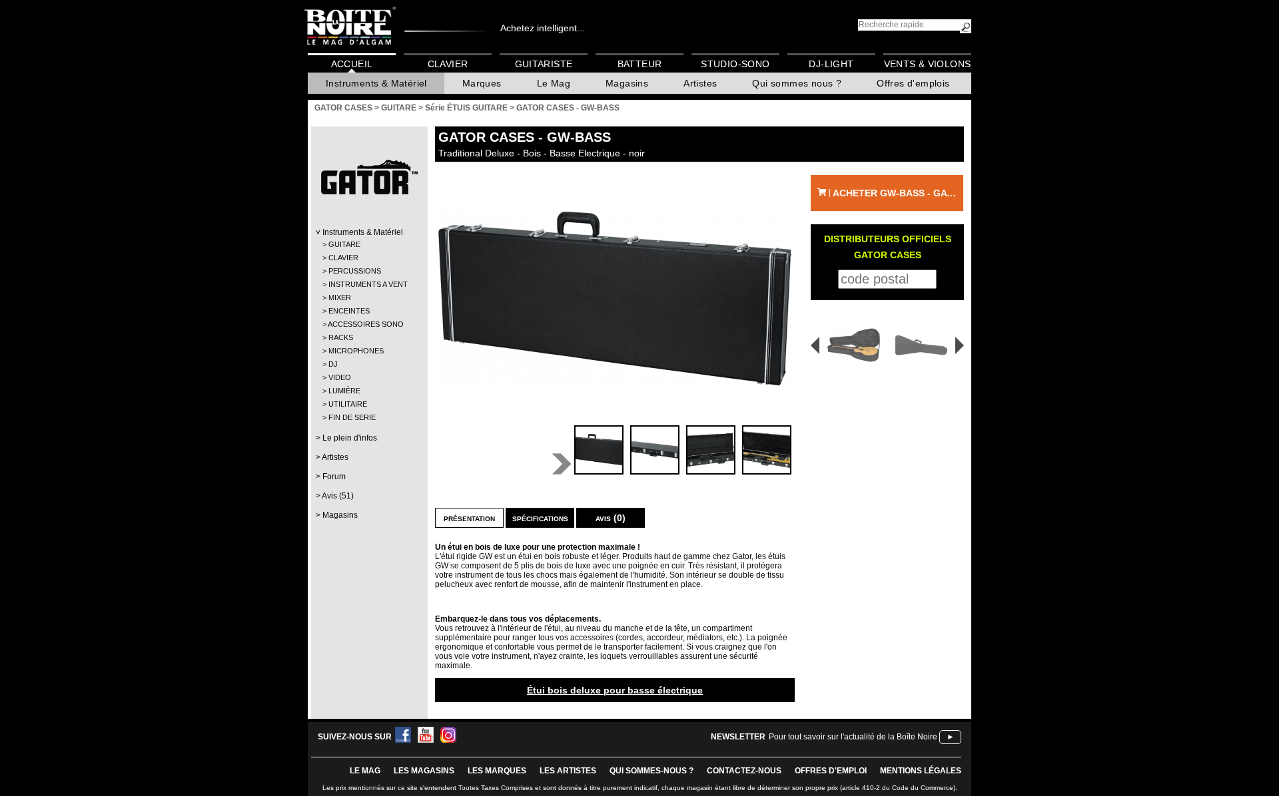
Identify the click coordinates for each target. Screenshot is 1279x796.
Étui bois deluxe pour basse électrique (615, 690)
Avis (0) (611, 517)
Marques (482, 83)
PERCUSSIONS (354, 271)
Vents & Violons (927, 64)
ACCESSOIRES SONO (366, 324)
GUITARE (344, 244)
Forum (334, 476)
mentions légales (920, 770)
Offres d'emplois (913, 83)
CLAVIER (343, 258)
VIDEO (339, 377)
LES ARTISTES (568, 770)
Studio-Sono (735, 64)
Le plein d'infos (349, 438)
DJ (333, 364)
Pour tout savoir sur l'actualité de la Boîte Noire (853, 736)
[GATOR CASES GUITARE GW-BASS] (615, 298)
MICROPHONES (356, 351)
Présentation (469, 517)
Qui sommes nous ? (796, 83)
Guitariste (544, 64)
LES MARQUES (497, 770)
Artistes (700, 83)
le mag (365, 770)
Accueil (352, 64)
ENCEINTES (349, 311)
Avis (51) (338, 495)
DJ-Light (831, 64)
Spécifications (540, 517)
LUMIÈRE (344, 391)
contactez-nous (744, 770)
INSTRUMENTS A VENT (368, 284)
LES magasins (424, 770)
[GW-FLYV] (923, 345)
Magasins (627, 83)
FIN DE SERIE (352, 417)
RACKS (340, 337)
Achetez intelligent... (542, 28)
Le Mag (553, 83)
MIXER (339, 297)
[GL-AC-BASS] (849, 345)
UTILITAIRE (347, 404)
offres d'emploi (831, 770)
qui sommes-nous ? (651, 770)
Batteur (640, 64)
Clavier (448, 64)
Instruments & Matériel (376, 83)
